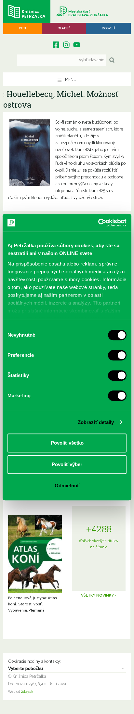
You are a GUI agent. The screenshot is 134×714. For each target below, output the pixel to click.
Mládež (64, 28)
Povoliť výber (67, 464)
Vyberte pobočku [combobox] (25, 669)
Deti (22, 28)
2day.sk (27, 692)
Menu (70, 80)
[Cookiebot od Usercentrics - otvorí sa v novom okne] (98, 223)
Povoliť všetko (67, 443)
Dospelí (108, 28)
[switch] (117, 355)
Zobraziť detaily (96, 422)
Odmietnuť (67, 485)
